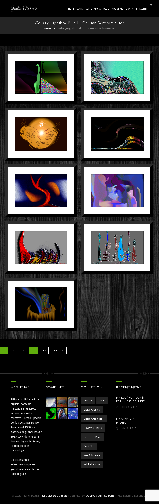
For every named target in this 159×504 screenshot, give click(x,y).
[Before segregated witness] (41, 190)
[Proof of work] (41, 247)
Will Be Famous (92, 464)
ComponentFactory (100, 495)
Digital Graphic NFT (94, 419)
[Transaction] (117, 77)
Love (86, 437)
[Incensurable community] (41, 304)
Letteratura (93, 8)
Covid (102, 400)
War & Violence (92, 455)
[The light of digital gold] (41, 134)
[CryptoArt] (24, 8)
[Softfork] (117, 134)
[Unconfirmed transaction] (41, 77)
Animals (88, 400)
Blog (106, 8)
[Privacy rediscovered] (117, 190)
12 (44, 350)
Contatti (131, 8)
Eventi (143, 8)
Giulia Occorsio (54, 495)
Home (71, 8)
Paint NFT (89, 446)
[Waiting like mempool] (117, 247)
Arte (80, 8)
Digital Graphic (92, 409)
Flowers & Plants (93, 428)
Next (57, 350)
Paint (98, 437)
